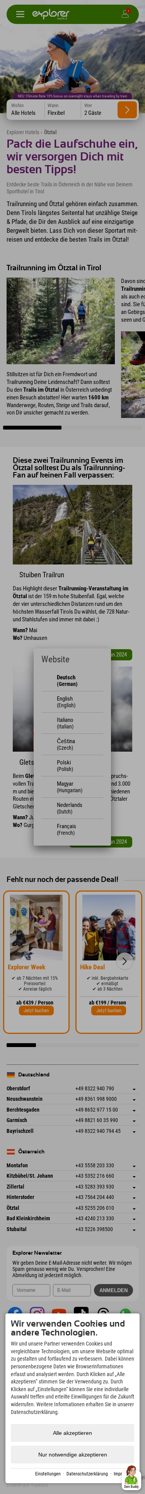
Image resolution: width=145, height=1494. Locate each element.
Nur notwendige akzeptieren (72, 1454)
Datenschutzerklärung (87, 1474)
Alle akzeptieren (72, 1433)
